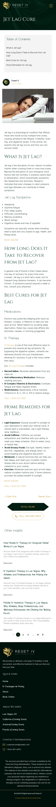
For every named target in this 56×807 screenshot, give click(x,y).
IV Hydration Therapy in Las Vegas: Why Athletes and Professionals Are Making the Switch (25, 574)
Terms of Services (34, 798)
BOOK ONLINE (11, 240)
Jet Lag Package (16, 366)
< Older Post (10, 496)
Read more (8, 563)
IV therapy (9, 345)
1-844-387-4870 (14, 749)
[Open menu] (51, 6)
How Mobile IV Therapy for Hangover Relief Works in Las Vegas (26, 544)
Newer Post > (45, 496)
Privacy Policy (20, 798)
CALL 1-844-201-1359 (15, 398)
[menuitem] (28, 681)
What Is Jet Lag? (13, 48)
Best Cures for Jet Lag (16, 60)
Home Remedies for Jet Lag (19, 65)
